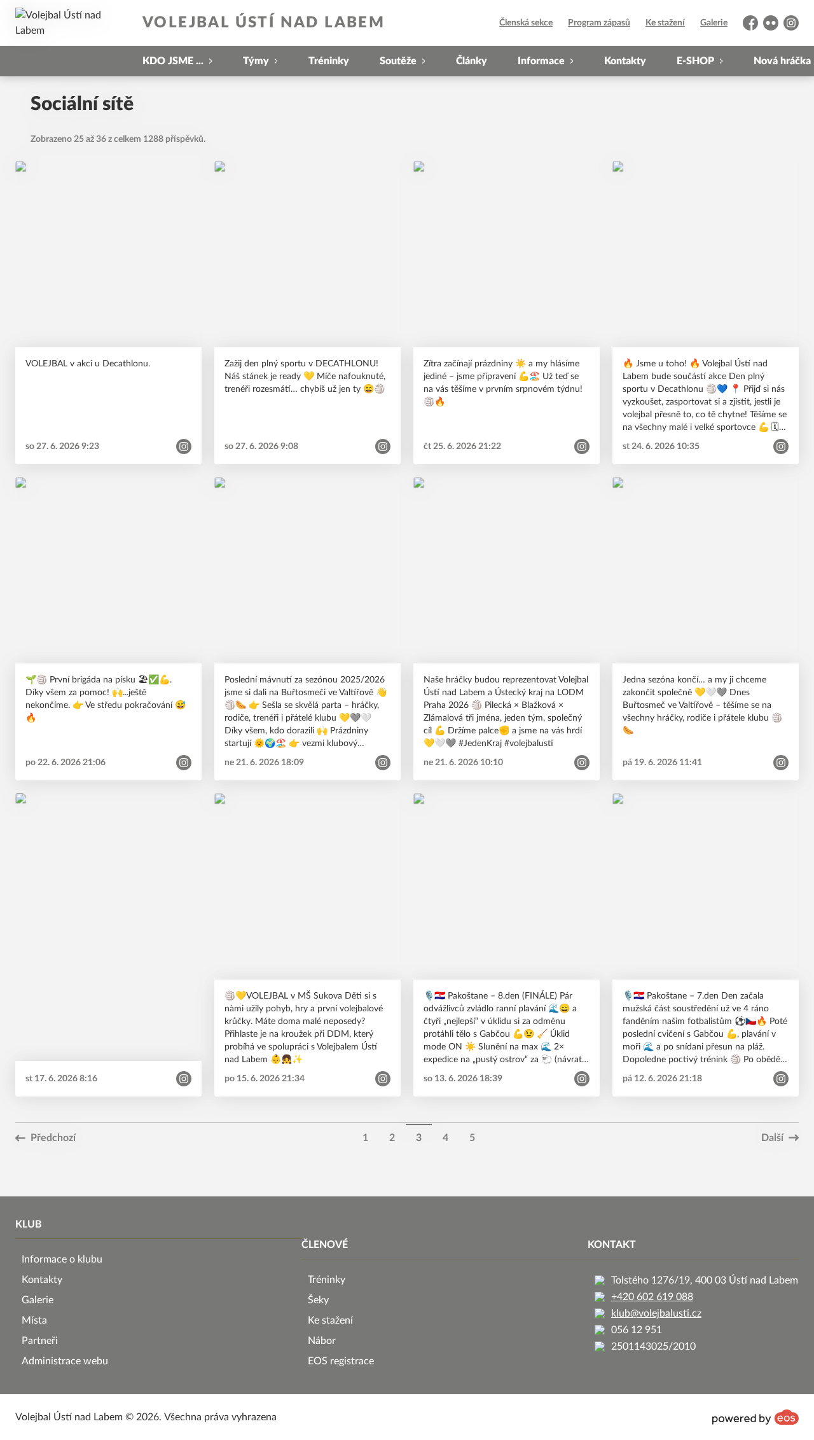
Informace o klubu (62, 1259)
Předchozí (53, 1138)
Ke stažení (665, 22)
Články (471, 61)
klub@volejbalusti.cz (656, 1313)
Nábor (322, 1341)
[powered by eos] (755, 1417)
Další (772, 1138)
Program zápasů (599, 22)
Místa (34, 1320)
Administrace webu (65, 1361)
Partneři (40, 1341)
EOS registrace (341, 1361)
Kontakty (625, 61)
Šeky (318, 1300)
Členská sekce (526, 22)
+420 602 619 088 (652, 1297)
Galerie (714, 22)
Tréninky (328, 61)
